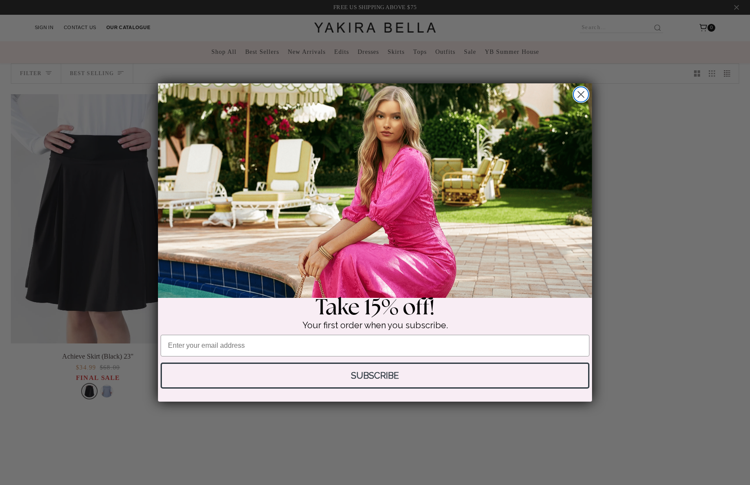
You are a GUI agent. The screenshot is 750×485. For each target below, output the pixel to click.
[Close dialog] (581, 94)
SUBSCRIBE (375, 375)
